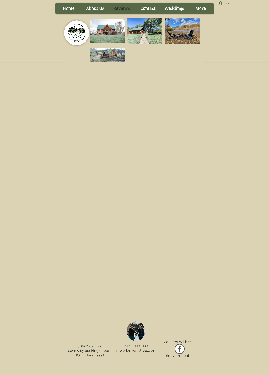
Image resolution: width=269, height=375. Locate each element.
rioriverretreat (177, 356)
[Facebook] (179, 348)
